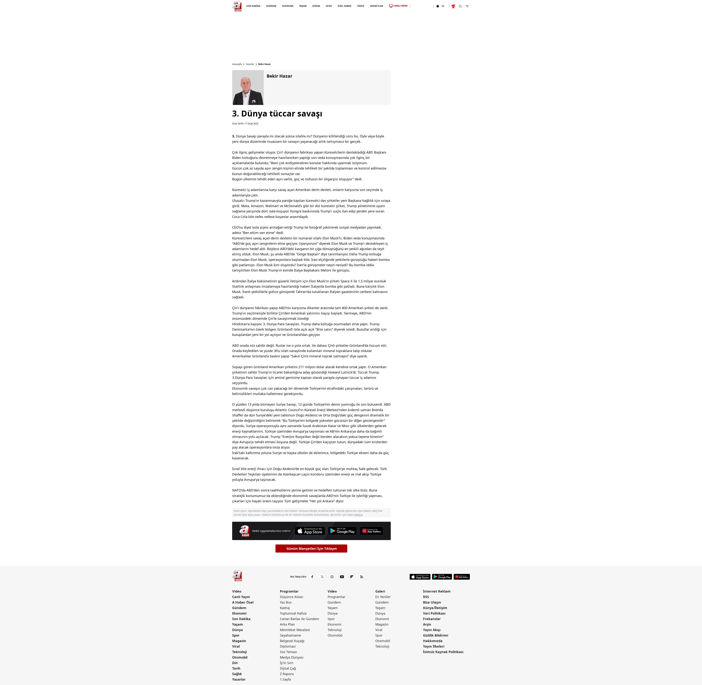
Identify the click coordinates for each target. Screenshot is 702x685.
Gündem (239, 608)
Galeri (380, 591)
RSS (426, 597)
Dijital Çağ (288, 668)
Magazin (239, 641)
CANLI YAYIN (400, 5)
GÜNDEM (271, 6)
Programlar (289, 591)
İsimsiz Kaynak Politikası (443, 652)
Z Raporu (287, 674)
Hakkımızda (432, 641)
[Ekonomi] (421, 6)
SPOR (329, 6)
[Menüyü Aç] (467, 6)
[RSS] (361, 576)
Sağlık (237, 674)
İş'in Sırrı (286, 663)
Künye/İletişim (435, 608)
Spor (236, 635)
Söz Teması (288, 652)
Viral (236, 646)
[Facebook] (312, 576)
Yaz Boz (285, 602)
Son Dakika (241, 619)
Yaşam (237, 624)
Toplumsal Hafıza (293, 613)
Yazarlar (250, 64)
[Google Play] (342, 531)
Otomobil (239, 657)
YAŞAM (302, 6)
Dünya (237, 630)
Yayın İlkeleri (433, 646)
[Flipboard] (351, 576)
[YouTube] (342, 576)
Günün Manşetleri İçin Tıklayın (311, 548)
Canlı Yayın (241, 597)
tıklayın (358, 514)
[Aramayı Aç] (460, 6)
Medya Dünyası (292, 657)
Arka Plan (287, 624)
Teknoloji (239, 652)
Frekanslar (432, 619)
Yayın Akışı (431, 630)
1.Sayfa (285, 679)
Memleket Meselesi (295, 630)
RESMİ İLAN (376, 6)
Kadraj (285, 608)
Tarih (236, 668)
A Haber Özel (242, 602)
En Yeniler (383, 597)
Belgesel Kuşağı (292, 641)
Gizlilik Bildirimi (435, 635)
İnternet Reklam (437, 591)
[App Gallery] (371, 531)
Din (235, 663)
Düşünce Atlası (291, 597)
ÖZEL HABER (344, 6)
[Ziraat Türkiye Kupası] (453, 6)
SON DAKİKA (253, 6)
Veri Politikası (434, 613)
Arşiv (427, 624)
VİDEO (360, 6)
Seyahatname (290, 635)
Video (236, 591)
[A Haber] (237, 6)
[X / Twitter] (322, 576)
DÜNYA (316, 6)
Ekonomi (239, 613)
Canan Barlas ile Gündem (299, 619)
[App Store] (310, 531)
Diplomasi (288, 646)
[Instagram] (332, 576)
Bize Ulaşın (432, 602)
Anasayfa (237, 64)
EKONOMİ (287, 6)
